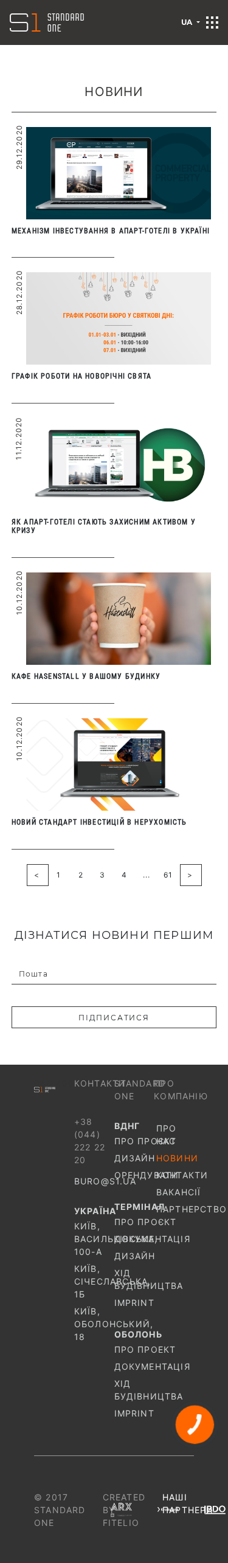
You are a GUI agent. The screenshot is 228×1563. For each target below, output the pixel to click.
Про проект (134, 1349)
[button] (212, 22)
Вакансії (175, 1192)
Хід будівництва (134, 1279)
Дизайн (134, 1158)
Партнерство (175, 1209)
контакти (175, 1175)
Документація (134, 1239)
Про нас (166, 1134)
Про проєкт (134, 1141)
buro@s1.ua (105, 1181)
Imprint (134, 1302)
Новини (175, 1158)
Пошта (33, 973)
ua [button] (188, 22)
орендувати (134, 1175)
